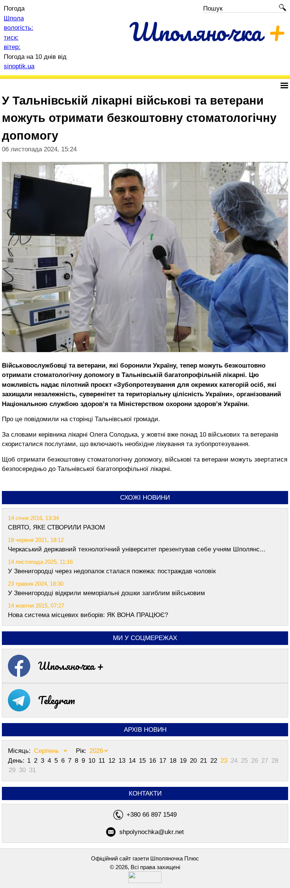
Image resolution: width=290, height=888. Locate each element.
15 (143, 760)
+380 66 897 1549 (151, 814)
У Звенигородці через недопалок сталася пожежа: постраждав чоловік (112, 571)
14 (133, 760)
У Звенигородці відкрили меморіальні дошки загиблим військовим (106, 593)
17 (163, 760)
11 (103, 760)
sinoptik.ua (19, 66)
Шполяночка (208, 31)
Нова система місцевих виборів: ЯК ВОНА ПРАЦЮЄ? (88, 615)
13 (123, 760)
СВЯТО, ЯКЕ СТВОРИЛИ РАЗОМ (56, 527)
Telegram (56, 700)
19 (184, 760)
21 (204, 760)
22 (214, 760)
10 (92, 760)
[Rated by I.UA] (145, 881)
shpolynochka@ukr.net (151, 832)
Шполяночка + (71, 665)
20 (194, 760)
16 (153, 760)
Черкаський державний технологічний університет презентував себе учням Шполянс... (136, 549)
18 (174, 760)
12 (112, 760)
